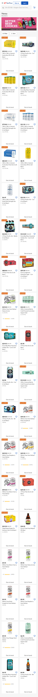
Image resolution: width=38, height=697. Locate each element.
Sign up (17, 3)
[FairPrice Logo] (8, 3)
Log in (24, 3)
